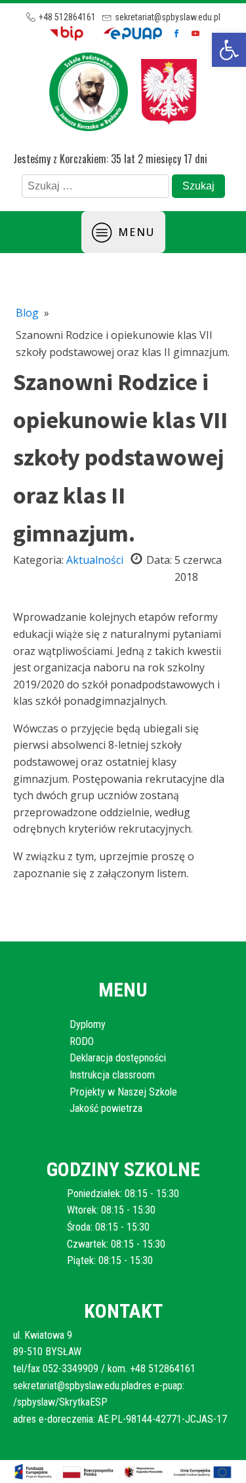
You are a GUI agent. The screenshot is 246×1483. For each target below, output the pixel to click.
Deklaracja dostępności (118, 1058)
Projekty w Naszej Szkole (123, 1092)
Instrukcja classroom (112, 1075)
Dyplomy (88, 1024)
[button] (229, 50)
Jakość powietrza (106, 1108)
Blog (27, 313)
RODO (82, 1041)
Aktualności (94, 560)
